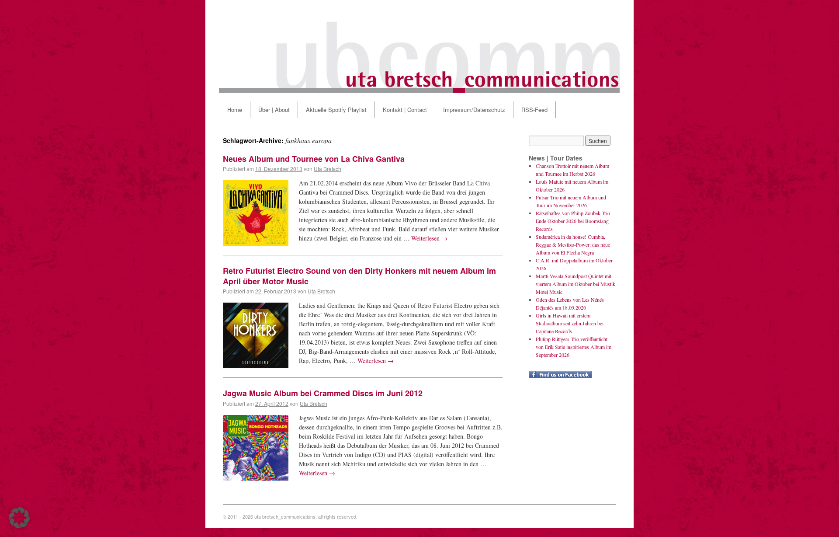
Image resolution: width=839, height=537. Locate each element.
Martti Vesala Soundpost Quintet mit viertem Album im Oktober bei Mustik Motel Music (575, 283)
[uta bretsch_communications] (419, 46)
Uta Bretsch (327, 168)
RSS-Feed (534, 109)
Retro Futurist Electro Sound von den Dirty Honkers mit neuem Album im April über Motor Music (359, 275)
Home (234, 109)
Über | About (274, 109)
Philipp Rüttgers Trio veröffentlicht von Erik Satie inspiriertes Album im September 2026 (573, 346)
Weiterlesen (429, 238)
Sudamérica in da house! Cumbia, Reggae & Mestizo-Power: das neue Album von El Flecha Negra (573, 244)
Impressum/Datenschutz (474, 109)
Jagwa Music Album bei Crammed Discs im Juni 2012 (323, 393)
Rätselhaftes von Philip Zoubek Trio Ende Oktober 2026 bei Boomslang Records (573, 220)
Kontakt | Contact (405, 109)
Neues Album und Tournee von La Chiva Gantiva (314, 158)
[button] (19, 518)
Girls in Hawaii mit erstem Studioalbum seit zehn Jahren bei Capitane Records (569, 323)
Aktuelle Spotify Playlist (336, 109)
